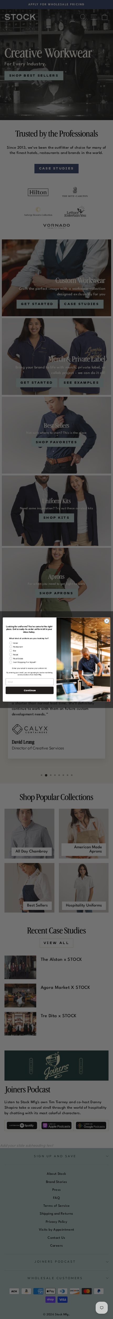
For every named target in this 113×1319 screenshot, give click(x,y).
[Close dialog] (106, 621)
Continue (30, 690)
